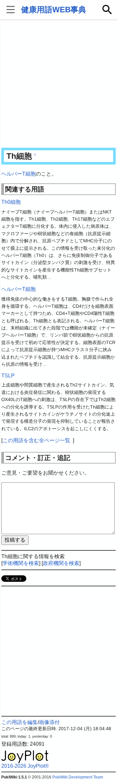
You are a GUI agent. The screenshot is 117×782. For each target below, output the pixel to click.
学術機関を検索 (21, 563)
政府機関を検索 (61, 563)
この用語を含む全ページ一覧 (36, 440)
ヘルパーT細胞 (18, 174)
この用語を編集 (19, 722)
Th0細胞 (11, 202)
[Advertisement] (58, 84)
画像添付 (49, 722)
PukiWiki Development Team (77, 777)
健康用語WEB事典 (53, 9)
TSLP (8, 375)
